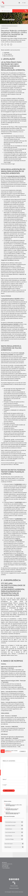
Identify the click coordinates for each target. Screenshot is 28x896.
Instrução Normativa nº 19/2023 (16, 176)
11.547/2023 (18, 502)
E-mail (5, 784)
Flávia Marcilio (8, 835)
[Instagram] (12, 879)
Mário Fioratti (8, 847)
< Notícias (2, 6)
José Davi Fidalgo (9, 839)
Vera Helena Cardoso (10, 825)
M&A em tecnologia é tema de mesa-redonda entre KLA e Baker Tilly (13, 813)
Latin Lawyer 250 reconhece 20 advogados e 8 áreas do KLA (12, 809)
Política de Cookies (14, 885)
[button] (19, 3)
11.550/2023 (18, 555)
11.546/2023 (18, 484)
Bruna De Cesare (9, 843)
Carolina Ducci (8, 829)
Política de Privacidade (14, 888)
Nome (5, 779)
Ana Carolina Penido (10, 832)
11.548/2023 (18, 519)
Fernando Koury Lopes (10, 822)
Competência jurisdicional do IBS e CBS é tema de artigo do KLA (14, 805)
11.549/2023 (18, 540)
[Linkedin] (10, 879)
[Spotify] (18, 879)
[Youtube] (14, 879)
